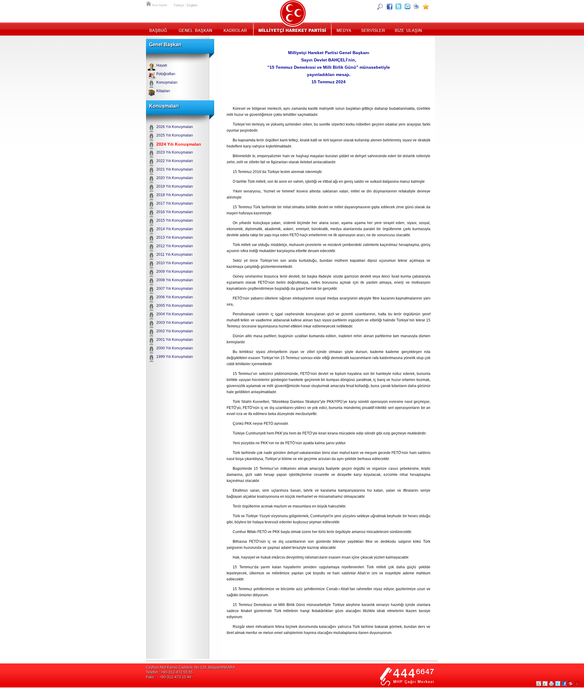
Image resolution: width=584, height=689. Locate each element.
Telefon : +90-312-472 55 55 (169, 672)
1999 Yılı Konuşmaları (174, 357)
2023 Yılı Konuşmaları (174, 152)
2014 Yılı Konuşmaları (174, 229)
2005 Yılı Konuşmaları (174, 305)
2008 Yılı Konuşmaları (174, 280)
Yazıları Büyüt (538, 683)
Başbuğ (160, 29)
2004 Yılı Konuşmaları (174, 314)
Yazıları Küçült (545, 683)
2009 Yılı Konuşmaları (174, 271)
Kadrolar (234, 29)
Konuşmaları (166, 82)
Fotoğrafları (165, 74)
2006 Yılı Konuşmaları (174, 297)
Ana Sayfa (149, 3)
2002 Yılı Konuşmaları (174, 331)
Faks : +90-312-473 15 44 (168, 677)
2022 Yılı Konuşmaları (174, 161)
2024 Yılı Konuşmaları (178, 144)
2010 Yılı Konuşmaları (174, 263)
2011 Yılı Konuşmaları (174, 254)
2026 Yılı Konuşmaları (174, 127)
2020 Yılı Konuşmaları (174, 178)
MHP (292, 29)
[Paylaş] (408, 6)
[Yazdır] (417, 6)
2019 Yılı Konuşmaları (174, 186)
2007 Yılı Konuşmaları (174, 288)
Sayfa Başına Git (577, 683)
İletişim (408, 29)
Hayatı (161, 65)
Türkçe (178, 5)
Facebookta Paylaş (564, 683)
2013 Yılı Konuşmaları (174, 237)
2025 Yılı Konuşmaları (174, 135)
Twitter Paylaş (557, 683)
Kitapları (163, 91)
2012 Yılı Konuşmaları (174, 246)
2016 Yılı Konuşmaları (174, 212)
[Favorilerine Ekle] (426, 6)
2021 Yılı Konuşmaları (174, 169)
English (192, 5)
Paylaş (570, 683)
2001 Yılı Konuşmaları (174, 340)
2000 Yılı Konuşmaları (174, 348)
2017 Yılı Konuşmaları (174, 203)
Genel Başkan (195, 29)
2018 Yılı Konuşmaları (174, 195)
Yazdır (551, 683)
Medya (343, 29)
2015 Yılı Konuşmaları (174, 220)
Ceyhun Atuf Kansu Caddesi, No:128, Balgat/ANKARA (190, 667)
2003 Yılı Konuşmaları (174, 322)
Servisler (372, 29)
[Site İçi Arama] (380, 6)
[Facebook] (389, 6)
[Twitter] (398, 6)
